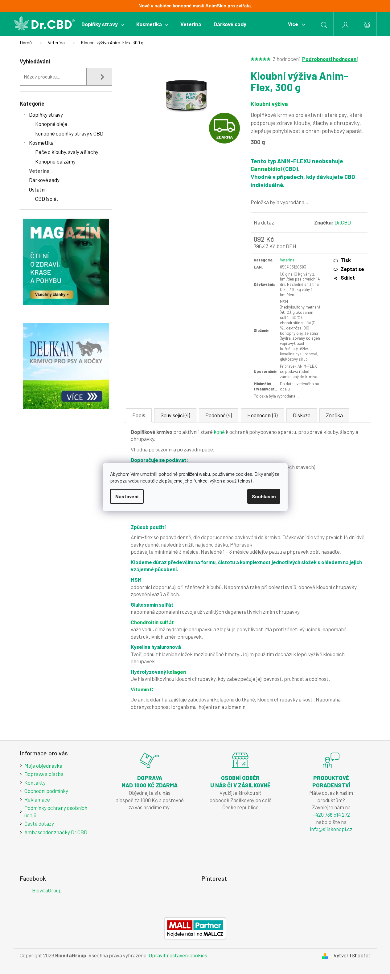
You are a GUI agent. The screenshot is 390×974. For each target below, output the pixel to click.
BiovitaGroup (47, 890)
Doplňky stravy (46, 114)
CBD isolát (47, 199)
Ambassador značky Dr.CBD (55, 832)
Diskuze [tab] (301, 415)
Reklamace (37, 799)
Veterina (39, 171)
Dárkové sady (44, 180)
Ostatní (37, 189)
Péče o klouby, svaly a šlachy (66, 152)
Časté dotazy (39, 823)
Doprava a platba (44, 774)
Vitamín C (142, 689)
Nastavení (126, 496)
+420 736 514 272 (331, 814)
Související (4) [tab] (175, 415)
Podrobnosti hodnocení (330, 59)
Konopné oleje (51, 124)
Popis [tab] (138, 415)
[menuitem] (102, 24)
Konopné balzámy (55, 161)
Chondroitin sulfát (152, 622)
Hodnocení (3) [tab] (262, 415)
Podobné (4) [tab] (218, 415)
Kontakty (35, 782)
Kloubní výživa (269, 103)
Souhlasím (264, 496)
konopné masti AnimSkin (199, 5)
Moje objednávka (43, 765)
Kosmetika (41, 142)
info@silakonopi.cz (331, 829)
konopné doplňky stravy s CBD (69, 133)
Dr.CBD (343, 222)
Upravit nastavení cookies (178, 955)
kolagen (176, 672)
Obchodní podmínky (46, 791)
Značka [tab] (334, 415)
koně (219, 432)
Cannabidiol (266, 168)
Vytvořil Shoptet (352, 955)
